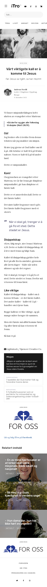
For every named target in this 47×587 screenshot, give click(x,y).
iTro (16, 6)
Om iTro (23, 568)
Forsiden (23, 563)
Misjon (34, 23)
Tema (7, 23)
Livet (15, 23)
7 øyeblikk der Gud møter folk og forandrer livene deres (22, 380)
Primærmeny (6, 6)
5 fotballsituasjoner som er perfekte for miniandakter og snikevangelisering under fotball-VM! (22, 395)
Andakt (24, 23)
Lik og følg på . (18, 437)
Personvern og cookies (23, 573)
